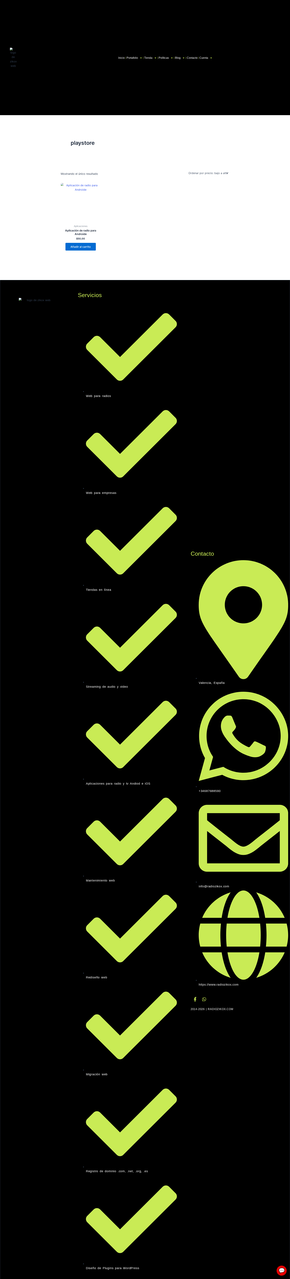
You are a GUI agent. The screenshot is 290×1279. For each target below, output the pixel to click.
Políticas (164, 57)
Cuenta (203, 57)
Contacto (192, 57)
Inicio (121, 57)
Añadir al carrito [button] (80, 246)
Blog (178, 57)
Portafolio (132, 57)
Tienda (148, 57)
